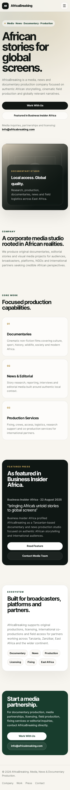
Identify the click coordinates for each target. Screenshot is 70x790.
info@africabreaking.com (18, 129)
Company (7, 783)
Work (19, 783)
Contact (40, 783)
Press (28, 783)
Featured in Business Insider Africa (35, 115)
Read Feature (35, 546)
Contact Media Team (35, 555)
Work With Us (35, 105)
